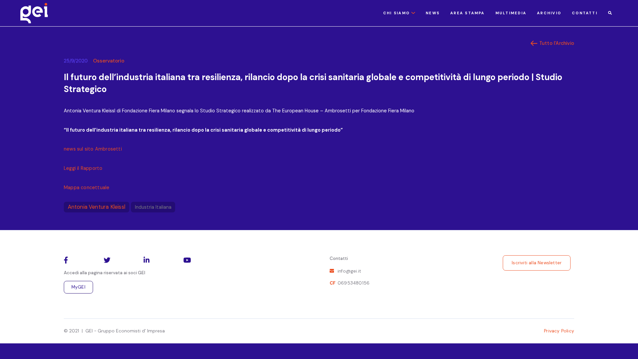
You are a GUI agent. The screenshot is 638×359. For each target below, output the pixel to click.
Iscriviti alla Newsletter (537, 263)
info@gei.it (349, 271)
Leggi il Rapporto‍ (83, 168)
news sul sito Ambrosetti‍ (93, 149)
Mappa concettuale (86, 187)
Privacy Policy (559, 331)
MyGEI (78, 287)
